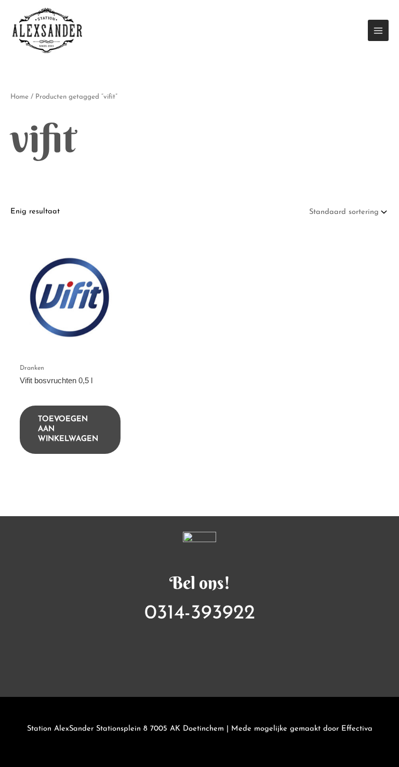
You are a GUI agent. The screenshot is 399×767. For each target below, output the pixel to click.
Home (19, 96)
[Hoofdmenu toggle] (378, 30)
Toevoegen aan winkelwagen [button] (68, 429)
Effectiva (357, 729)
